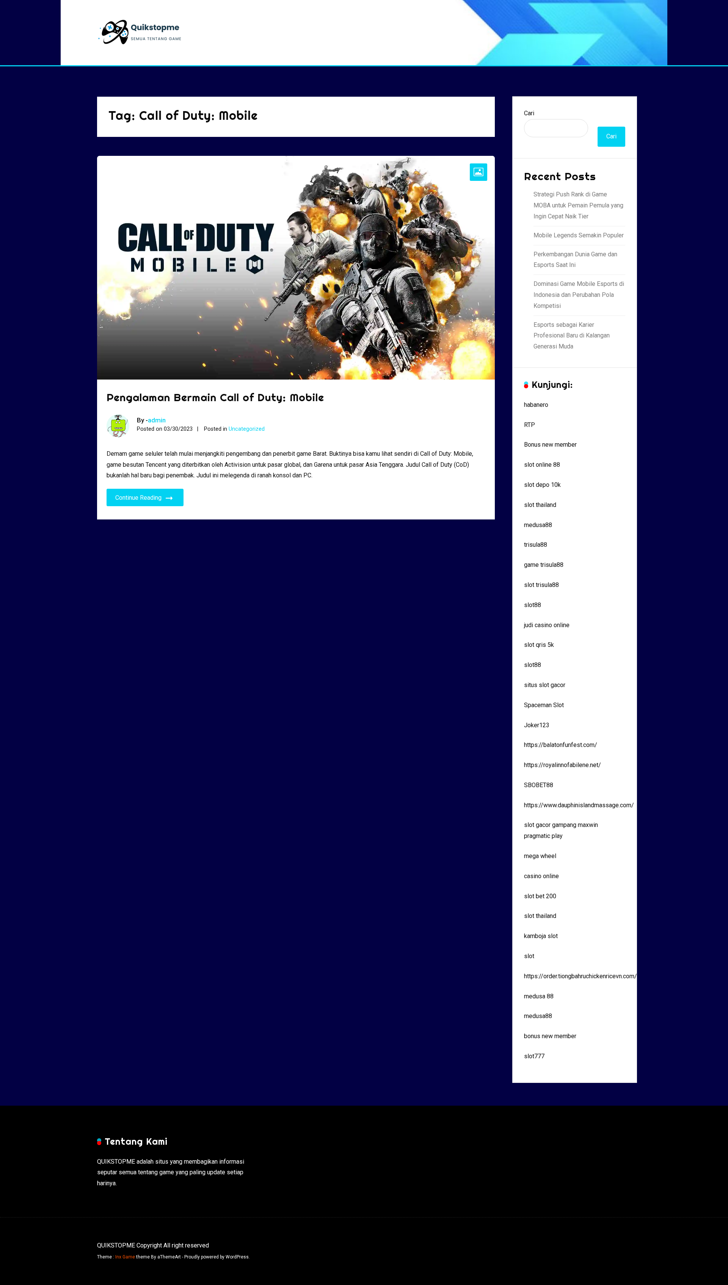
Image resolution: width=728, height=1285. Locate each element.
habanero (536, 404)
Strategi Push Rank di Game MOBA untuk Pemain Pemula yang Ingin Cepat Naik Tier (578, 205)
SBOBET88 (538, 785)
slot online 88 (542, 464)
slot (529, 956)
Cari (529, 113)
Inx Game (125, 1257)
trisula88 (535, 544)
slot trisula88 (541, 584)
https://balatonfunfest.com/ (560, 744)
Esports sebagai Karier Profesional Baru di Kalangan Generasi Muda (571, 335)
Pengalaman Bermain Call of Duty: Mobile (215, 397)
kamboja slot (541, 936)
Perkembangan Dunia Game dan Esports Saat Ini (575, 260)
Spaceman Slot (544, 705)
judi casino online (547, 625)
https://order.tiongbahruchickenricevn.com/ (580, 976)
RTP (529, 424)
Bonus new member (550, 444)
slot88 (532, 605)
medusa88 (538, 525)
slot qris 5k (539, 644)
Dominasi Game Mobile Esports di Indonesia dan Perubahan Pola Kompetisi (578, 294)
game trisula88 (543, 564)
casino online (541, 876)
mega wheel (540, 856)
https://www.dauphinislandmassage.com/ (579, 805)
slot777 (534, 1056)
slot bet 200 (540, 896)
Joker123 (536, 725)
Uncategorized (247, 429)
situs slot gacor (544, 685)
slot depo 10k (542, 484)
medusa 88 (539, 996)
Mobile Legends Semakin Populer (578, 235)
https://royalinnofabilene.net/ (562, 765)
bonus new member (550, 1036)
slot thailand (540, 504)
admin (157, 420)
